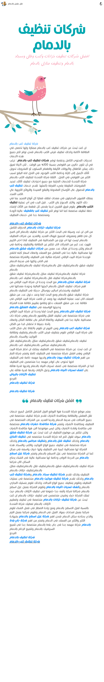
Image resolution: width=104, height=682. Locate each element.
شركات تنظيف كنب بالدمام (25, 223)
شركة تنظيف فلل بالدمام (75, 311)
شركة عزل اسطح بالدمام (34, 516)
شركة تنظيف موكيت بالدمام (51, 479)
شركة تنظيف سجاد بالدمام (49, 474)
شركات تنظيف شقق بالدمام (26, 248)
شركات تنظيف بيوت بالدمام (63, 357)
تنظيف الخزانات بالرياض (23, 374)
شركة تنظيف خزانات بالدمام (43, 228)
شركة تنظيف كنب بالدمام (24, 144)
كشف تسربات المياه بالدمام (66, 370)
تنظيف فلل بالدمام (59, 441)
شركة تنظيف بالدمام (22, 383)
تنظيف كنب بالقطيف (36, 211)
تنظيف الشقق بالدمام (23, 307)
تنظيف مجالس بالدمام (31, 441)
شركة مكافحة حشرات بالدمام (38, 424)
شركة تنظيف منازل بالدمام (74, 282)
